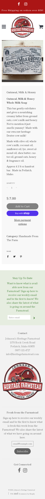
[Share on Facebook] (9, 256)
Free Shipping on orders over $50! (22, 10)
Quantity (11, 183)
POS (11, 494)
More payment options (22, 221)
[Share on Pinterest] (21, 256)
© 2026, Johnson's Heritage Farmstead (21, 490)
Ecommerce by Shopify (27, 494)
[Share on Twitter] (14, 256)
